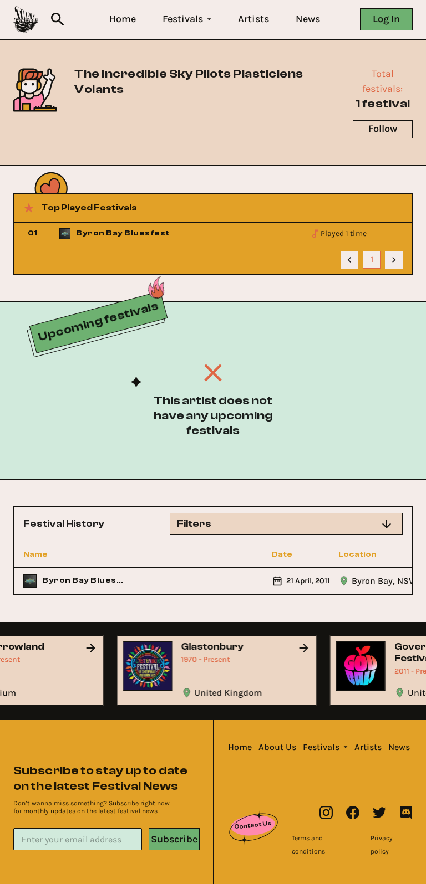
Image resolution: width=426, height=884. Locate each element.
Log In (386, 19)
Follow (382, 128)
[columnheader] (74, 554)
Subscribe (174, 839)
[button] (123, 19)
